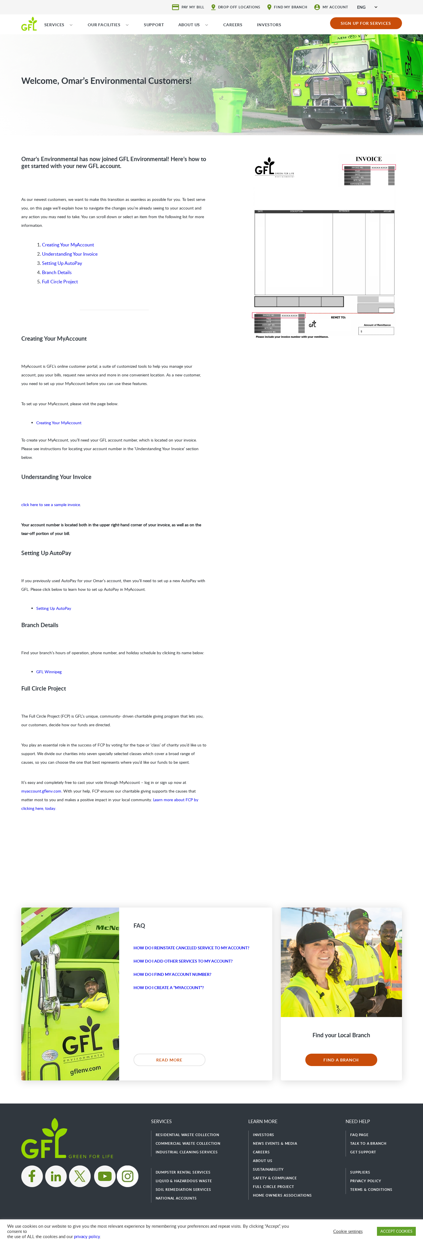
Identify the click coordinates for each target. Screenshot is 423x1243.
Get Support (363, 1152)
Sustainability (268, 1169)
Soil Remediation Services (183, 1189)
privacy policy (87, 1236)
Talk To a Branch (368, 1143)
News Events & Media (275, 1143)
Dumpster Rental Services (183, 1172)
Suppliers (360, 1172)
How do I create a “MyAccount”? (169, 987)
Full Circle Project (60, 281)
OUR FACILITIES (104, 24)
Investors (264, 1134)
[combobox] (367, 7)
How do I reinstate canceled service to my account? (191, 947)
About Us (263, 1160)
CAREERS (233, 24)
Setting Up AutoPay (62, 263)
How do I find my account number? (172, 974)
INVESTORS (269, 24)
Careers (261, 1152)
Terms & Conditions (371, 1189)
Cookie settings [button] (348, 1231)
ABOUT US (189, 24)
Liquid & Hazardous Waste (184, 1180)
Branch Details (57, 272)
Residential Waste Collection (188, 1134)
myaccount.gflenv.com (41, 791)
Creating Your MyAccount (68, 245)
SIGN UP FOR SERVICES (366, 23)
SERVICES (54, 24)
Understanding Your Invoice (70, 254)
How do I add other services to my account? (183, 961)
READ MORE (169, 1060)
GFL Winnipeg (49, 671)
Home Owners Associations (282, 1195)
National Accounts (176, 1198)
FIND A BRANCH (341, 1060)
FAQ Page (359, 1134)
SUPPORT (154, 24)
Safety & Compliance (275, 1178)
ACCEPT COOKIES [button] (396, 1231)
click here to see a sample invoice (50, 504)
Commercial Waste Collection (188, 1143)
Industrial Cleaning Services (187, 1152)
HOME (29, 23)
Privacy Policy (365, 1180)
